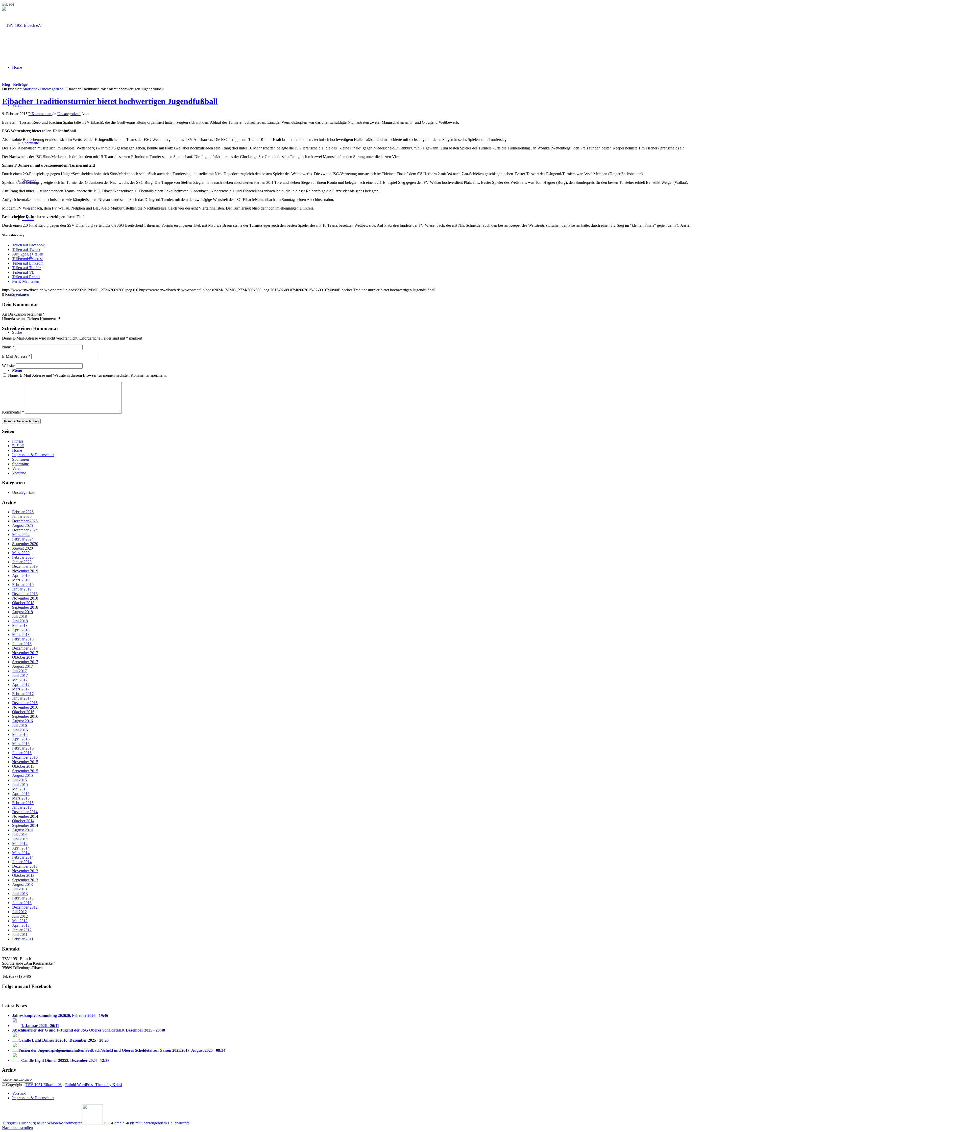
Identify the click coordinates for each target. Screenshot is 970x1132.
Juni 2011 (20, 934)
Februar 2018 (23, 639)
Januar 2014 (22, 862)
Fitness (17, 441)
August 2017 (22, 666)
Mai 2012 (20, 921)
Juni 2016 (20, 730)
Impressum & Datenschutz (33, 455)
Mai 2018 (20, 625)
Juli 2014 (19, 834)
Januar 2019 (22, 589)
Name (8, 347)
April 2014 (21, 848)
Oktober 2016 (23, 712)
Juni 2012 (20, 916)
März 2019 (21, 580)
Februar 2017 (23, 693)
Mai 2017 (20, 680)
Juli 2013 (19, 889)
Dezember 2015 (25, 757)
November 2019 (25, 571)
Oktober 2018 (23, 603)
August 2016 (22, 721)
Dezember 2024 (25, 530)
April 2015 (21, 793)
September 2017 (25, 662)
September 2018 (25, 607)
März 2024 (21, 534)
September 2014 (25, 825)
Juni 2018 (20, 621)
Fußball (18, 446)
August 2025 (22, 525)
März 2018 (21, 634)
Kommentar (13, 412)
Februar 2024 (23, 539)
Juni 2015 (20, 784)
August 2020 (22, 548)
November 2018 (25, 598)
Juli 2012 (19, 912)
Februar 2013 (23, 898)
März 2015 (21, 798)
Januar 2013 (22, 903)
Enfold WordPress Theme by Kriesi (93, 1085)
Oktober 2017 (23, 657)
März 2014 (21, 853)
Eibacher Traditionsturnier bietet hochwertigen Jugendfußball (110, 101)
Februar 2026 (23, 512)
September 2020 (25, 544)
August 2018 (22, 612)
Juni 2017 (20, 675)
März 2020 (21, 553)
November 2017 (25, 653)
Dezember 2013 (25, 866)
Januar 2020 (22, 562)
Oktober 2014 (23, 821)
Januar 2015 (22, 807)
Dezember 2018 (25, 593)
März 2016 (21, 743)
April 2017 (21, 684)
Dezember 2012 (25, 907)
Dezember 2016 (25, 703)
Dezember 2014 (25, 812)
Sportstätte (20, 464)
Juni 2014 (20, 839)
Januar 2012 (22, 930)
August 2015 (22, 775)
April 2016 (21, 739)
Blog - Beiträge (15, 84)
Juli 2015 (19, 780)
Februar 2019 (23, 584)
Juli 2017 (19, 671)
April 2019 (21, 575)
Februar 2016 (23, 748)
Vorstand (19, 473)
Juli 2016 (19, 725)
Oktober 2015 (23, 766)
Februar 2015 (23, 803)
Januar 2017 (22, 698)
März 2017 (21, 689)
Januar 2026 (22, 516)
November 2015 (25, 762)
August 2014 (22, 830)
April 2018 (21, 630)
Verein (17, 468)
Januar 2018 (22, 643)
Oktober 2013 (23, 875)
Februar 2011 (22, 939)
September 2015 (25, 771)
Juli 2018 (19, 616)
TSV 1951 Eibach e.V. (44, 1085)
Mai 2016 (20, 734)
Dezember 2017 (25, 648)
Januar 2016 (22, 753)
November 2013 (25, 871)
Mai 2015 (20, 789)
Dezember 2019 (25, 566)
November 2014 (25, 816)
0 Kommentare (40, 114)
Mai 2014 (20, 843)
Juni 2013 (20, 893)
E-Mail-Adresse (16, 356)
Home (17, 450)
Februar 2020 (23, 557)
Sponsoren (20, 459)
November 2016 (25, 707)
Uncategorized (51, 89)
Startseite (30, 89)
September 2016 (25, 716)
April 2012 (21, 925)
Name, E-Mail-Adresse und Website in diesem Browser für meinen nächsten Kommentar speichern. (87, 375)
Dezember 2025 (25, 521)
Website (8, 366)
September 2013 (25, 880)
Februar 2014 (23, 857)
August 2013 (22, 884)
